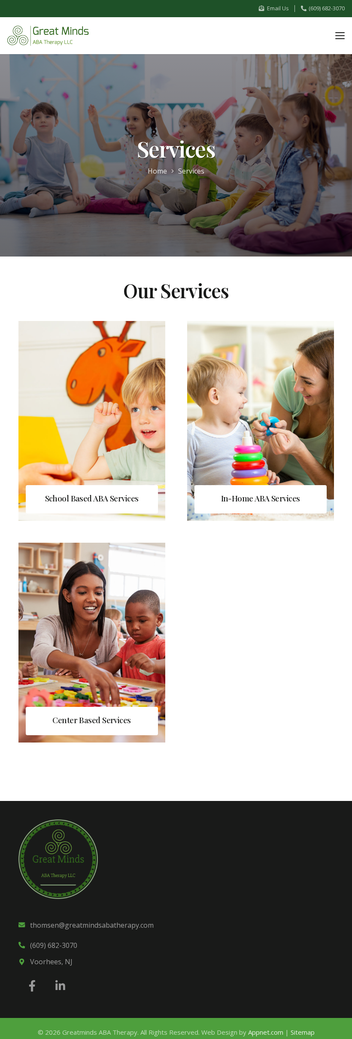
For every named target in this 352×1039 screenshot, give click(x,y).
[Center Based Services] (91, 643)
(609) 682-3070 (53, 945)
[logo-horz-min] (48, 35)
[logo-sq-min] (58, 859)
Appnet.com (265, 1032)
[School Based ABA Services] (91, 421)
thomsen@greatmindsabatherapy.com (92, 925)
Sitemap (303, 1032)
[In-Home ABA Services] (260, 421)
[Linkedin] (60, 986)
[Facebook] (32, 986)
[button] (339, 35)
